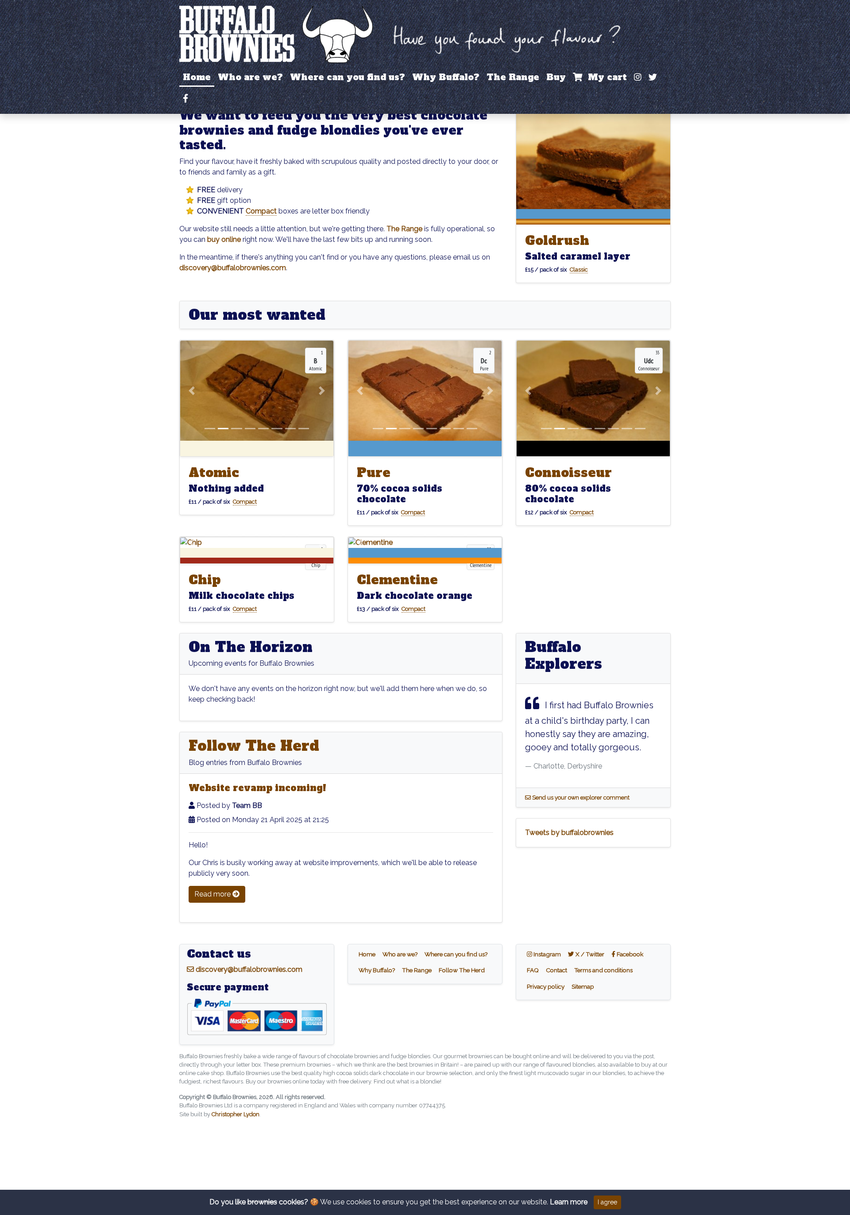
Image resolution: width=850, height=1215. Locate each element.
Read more (213, 894)
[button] (191, 391)
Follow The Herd (254, 746)
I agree (607, 1202)
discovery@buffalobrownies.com (232, 268)
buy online (224, 239)
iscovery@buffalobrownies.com (248, 969)
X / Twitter (591, 954)
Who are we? (250, 77)
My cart (605, 77)
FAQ (533, 970)
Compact (261, 211)
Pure (373, 472)
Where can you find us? (347, 77)
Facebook (631, 954)
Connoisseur (568, 472)
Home (197, 77)
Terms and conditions (603, 970)
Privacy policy (545, 986)
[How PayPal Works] (257, 1016)
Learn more (568, 1202)
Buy (556, 77)
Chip (204, 579)
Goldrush (557, 240)
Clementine (397, 579)
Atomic (214, 472)
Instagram (548, 954)
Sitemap (583, 986)
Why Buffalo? (445, 77)
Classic (579, 269)
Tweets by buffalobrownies (569, 832)
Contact (556, 970)
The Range (513, 77)
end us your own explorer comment (580, 797)
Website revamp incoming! (257, 788)
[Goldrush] (593, 158)
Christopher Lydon (235, 1114)
